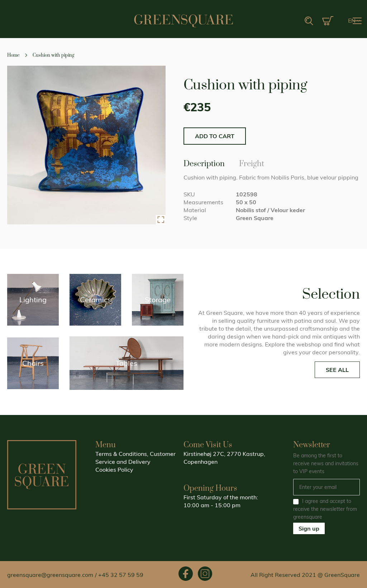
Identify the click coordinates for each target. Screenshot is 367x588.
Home (13, 55)
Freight (251, 162)
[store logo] (183, 20)
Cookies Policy (114, 469)
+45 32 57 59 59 (120, 574)
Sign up (309, 528)
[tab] (204, 163)
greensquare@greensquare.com (50, 574)
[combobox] (286, 21)
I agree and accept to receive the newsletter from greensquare (325, 509)
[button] (354, 20)
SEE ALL (337, 369)
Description (204, 162)
